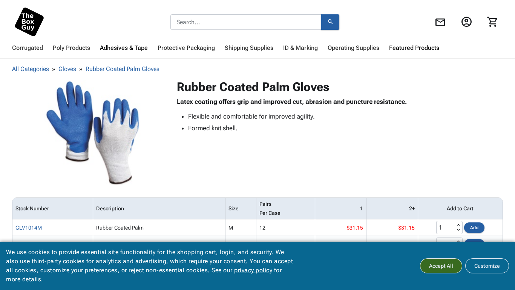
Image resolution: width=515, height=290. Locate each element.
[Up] (458, 225)
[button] (93, 132)
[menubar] (257, 48)
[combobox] (246, 22)
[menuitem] (27, 48)
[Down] (458, 230)
